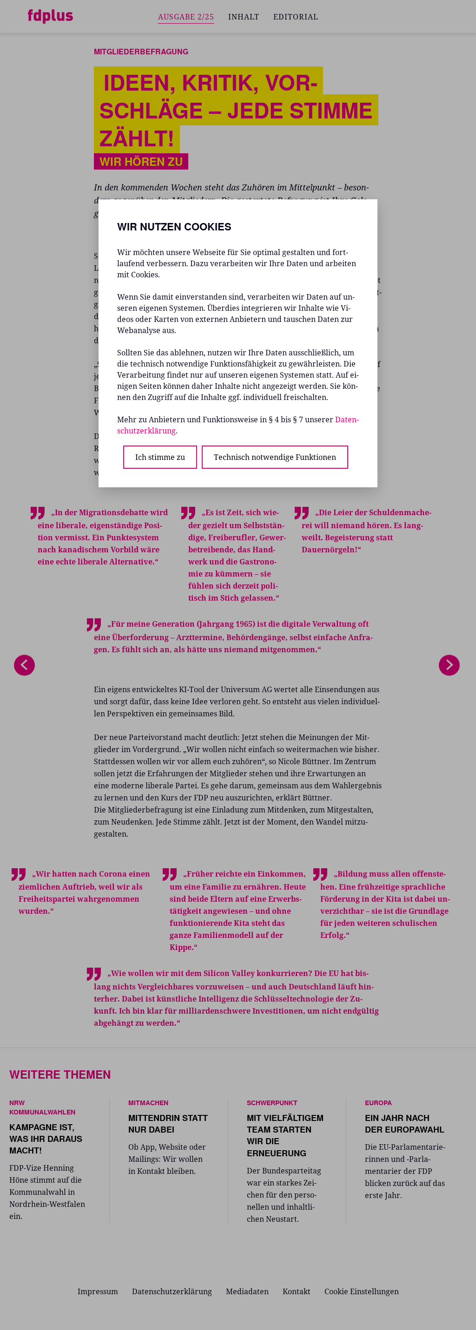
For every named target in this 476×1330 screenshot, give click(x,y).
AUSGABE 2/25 (186, 17)
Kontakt (297, 1291)
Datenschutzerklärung (172, 1291)
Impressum (98, 1291)
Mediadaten (247, 1291)
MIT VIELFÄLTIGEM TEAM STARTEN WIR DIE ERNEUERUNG (285, 1135)
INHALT (243, 17)
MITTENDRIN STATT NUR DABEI (168, 1123)
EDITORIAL (295, 17)
